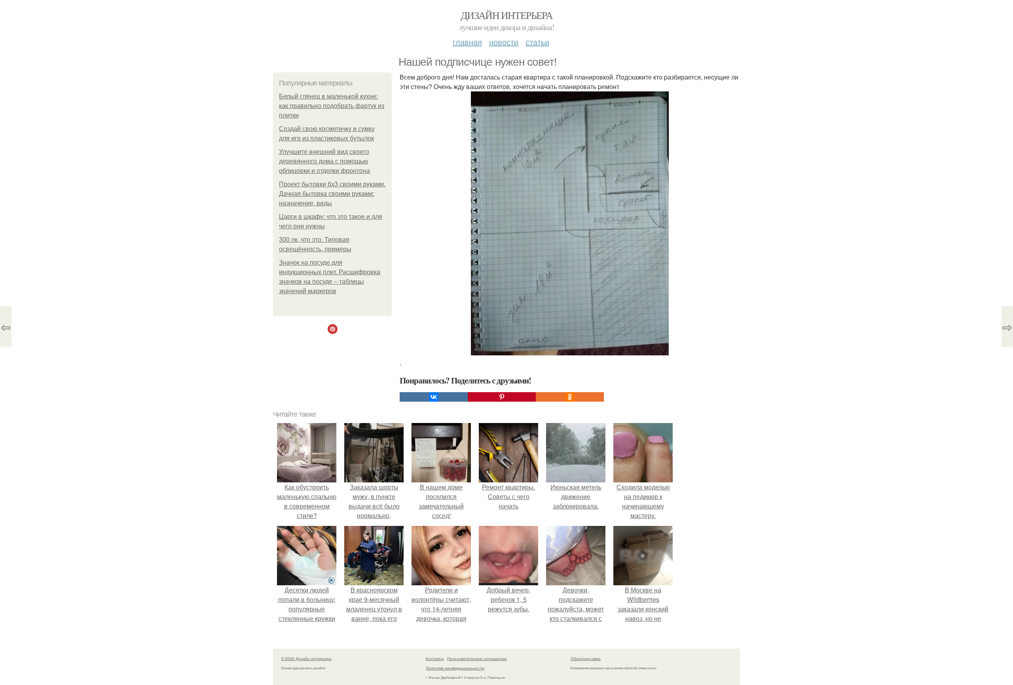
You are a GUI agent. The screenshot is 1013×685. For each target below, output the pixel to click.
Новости (503, 41)
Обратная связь (586, 658)
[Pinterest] (502, 397)
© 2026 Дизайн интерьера (306, 658)
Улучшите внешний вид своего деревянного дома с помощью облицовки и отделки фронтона (324, 161)
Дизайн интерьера (506, 15)
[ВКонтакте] (434, 397)
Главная (467, 41)
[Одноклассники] (570, 397)
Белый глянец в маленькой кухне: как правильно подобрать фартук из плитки (331, 106)
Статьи (537, 41)
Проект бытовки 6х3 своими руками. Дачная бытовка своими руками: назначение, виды (332, 194)
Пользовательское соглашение (477, 658)
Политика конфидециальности (455, 668)
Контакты (435, 658)
